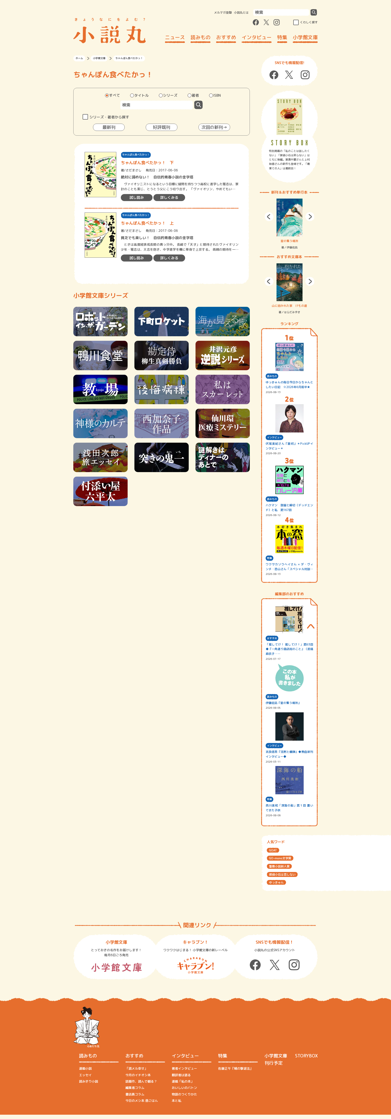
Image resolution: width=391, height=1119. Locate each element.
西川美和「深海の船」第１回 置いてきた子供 (289, 807)
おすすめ (226, 37)
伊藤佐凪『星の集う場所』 (283, 703)
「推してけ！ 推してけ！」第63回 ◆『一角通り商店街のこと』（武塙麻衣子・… (289, 649)
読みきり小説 (88, 1081)
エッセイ (85, 1075)
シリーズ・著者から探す (109, 117)
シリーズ (170, 95)
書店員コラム (134, 1094)
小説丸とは (241, 12)
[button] (269, 216)
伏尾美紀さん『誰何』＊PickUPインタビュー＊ (289, 446)
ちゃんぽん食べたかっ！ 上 (147, 223)
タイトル (141, 95)
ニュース (175, 37)
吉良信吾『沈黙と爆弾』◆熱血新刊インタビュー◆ (289, 754)
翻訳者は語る (181, 1075)
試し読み (136, 197)
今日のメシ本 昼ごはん (141, 1100)
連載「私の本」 (183, 1081)
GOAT (273, 850)
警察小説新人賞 (279, 866)
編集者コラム (134, 1087)
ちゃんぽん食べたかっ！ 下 (147, 163)
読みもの (200, 37)
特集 (282, 37)
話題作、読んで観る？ (141, 1081)
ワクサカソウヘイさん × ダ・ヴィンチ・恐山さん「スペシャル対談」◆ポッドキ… (289, 567)
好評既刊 (161, 127)
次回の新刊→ (214, 127)
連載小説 (85, 1068)
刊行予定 (274, 1063)
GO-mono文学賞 (280, 858)
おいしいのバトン (184, 1087)
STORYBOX (306, 1055)
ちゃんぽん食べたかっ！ (136, 154)
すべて (114, 95)
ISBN (217, 95)
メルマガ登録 (223, 12)
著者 (195, 95)
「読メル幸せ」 (136, 1068)
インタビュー (257, 37)
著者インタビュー (184, 1068)
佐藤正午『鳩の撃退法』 (235, 1068)
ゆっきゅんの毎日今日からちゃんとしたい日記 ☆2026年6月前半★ (289, 384)
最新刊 (109, 127)
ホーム (79, 58)
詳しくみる (169, 197)
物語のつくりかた (184, 1094)
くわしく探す (309, 22)
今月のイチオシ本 (138, 1075)
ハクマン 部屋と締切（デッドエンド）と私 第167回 (289, 507)
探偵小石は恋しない (282, 874)
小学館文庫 (305, 37)
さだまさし (133, 170)
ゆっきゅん (276, 882)
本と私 (176, 1100)
